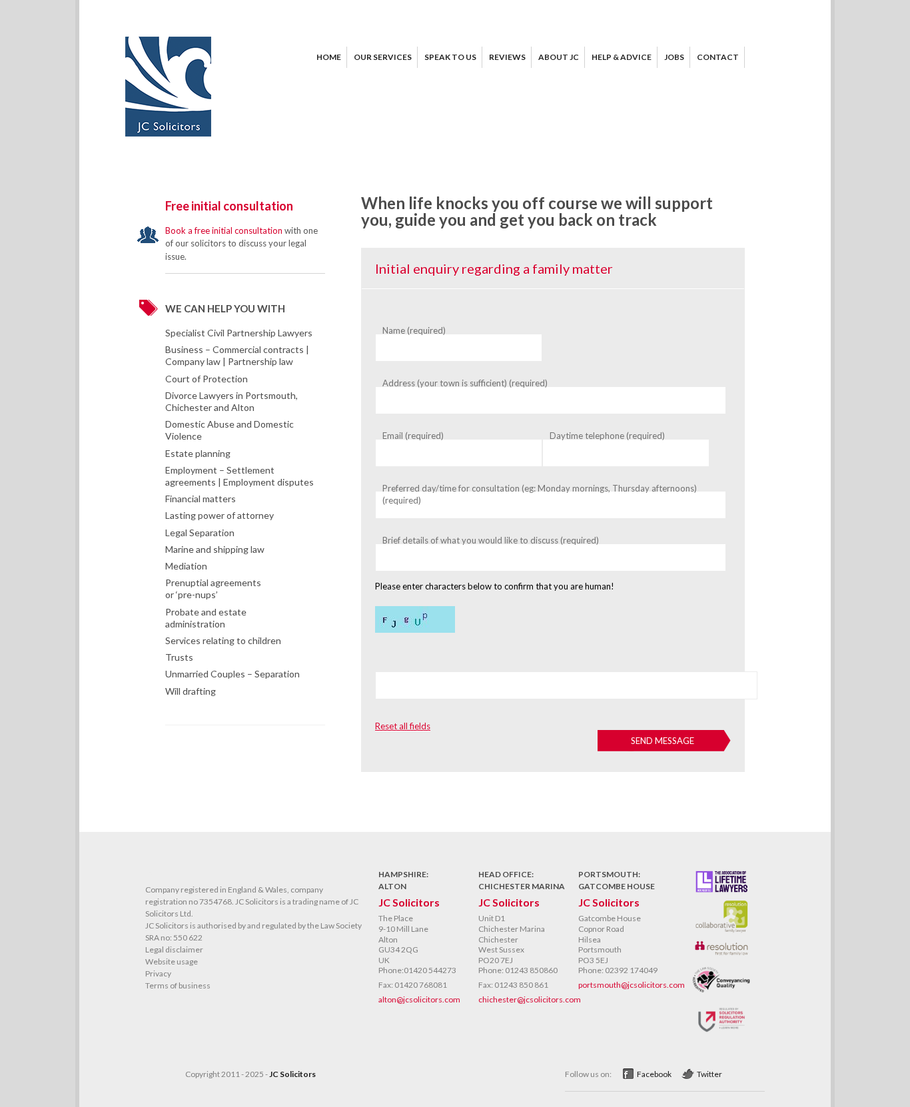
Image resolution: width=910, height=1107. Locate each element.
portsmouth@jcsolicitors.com (631, 985)
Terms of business (178, 985)
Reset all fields (402, 726)
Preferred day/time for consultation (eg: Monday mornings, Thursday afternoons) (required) (539, 494)
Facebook (654, 1074)
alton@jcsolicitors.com (419, 999)
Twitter (709, 1074)
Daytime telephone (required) (607, 435)
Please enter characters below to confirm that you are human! (494, 586)
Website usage (171, 961)
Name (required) (414, 330)
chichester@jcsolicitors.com (529, 999)
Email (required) (413, 435)
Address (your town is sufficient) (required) (465, 383)
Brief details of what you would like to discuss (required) (490, 540)
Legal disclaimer (174, 949)
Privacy (158, 973)
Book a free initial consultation (223, 230)
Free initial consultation (229, 205)
